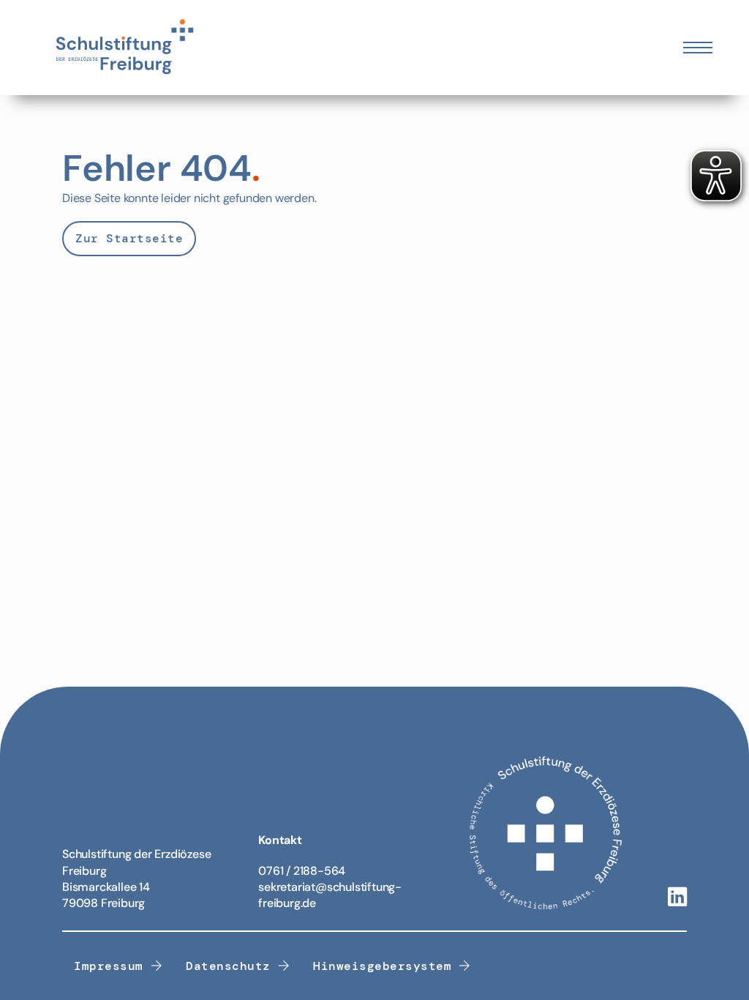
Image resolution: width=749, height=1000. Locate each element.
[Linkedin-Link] (677, 898)
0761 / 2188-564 (301, 870)
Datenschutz (228, 966)
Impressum (108, 966)
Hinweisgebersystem (382, 966)
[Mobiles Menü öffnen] (697, 47)
